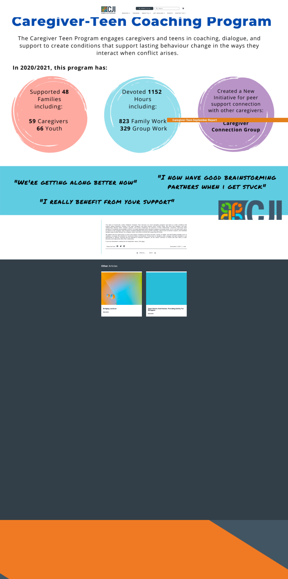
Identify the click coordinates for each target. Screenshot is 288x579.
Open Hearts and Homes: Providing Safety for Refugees (166, 309)
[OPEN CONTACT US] (185, 13)
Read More (106, 312)
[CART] (183, 8)
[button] (117, 246)
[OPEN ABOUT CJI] (150, 13)
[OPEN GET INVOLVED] (164, 13)
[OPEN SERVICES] (129, 13)
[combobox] (166, 8)
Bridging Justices (110, 309)
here (143, 241)
